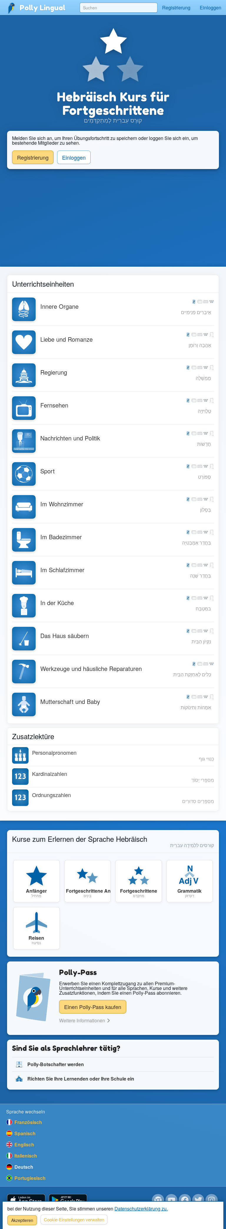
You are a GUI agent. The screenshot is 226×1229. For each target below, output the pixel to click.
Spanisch (24, 1133)
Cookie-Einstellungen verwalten (74, 1219)
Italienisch (25, 1155)
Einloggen (210, 7)
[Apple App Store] (26, 1200)
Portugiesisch (29, 1178)
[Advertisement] (113, 218)
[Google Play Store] (68, 1200)
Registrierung (176, 7)
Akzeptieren (22, 1220)
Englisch (23, 1144)
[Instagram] (211, 1200)
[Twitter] (198, 1200)
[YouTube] (171, 1200)
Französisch (27, 1122)
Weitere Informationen (82, 1020)
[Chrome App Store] (158, 1200)
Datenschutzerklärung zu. (141, 1208)
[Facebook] (185, 1200)
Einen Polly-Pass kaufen (92, 1007)
